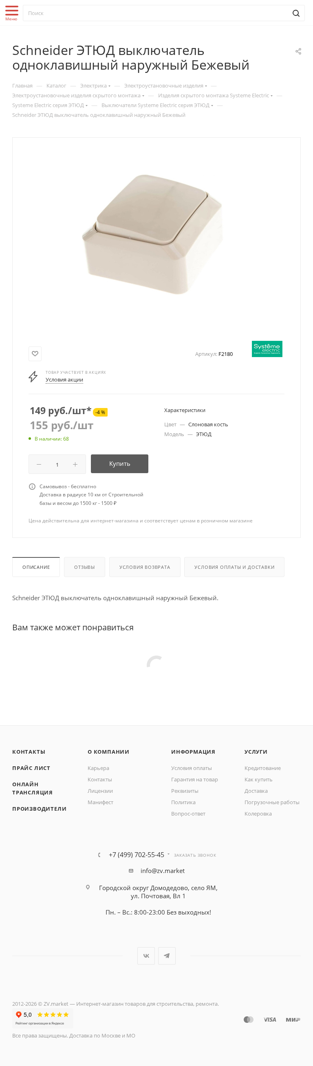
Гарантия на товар (194, 779)
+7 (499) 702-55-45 (136, 854)
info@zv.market (163, 870)
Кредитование (263, 768)
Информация (193, 751)
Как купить (259, 779)
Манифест (100, 802)
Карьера (98, 768)
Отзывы (84, 567)
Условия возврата (144, 567)
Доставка (256, 790)
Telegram (167, 956)
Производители (39, 808)
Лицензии (100, 790)
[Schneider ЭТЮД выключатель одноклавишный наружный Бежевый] (156, 240)
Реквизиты (184, 790)
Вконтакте (146, 956)
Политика (183, 802)
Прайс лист (31, 768)
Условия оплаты (191, 768)
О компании (109, 751)
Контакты (28, 751)
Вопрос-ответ (188, 813)
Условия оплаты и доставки (234, 567)
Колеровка (258, 813)
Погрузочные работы (272, 802)
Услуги (256, 751)
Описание (36, 567)
